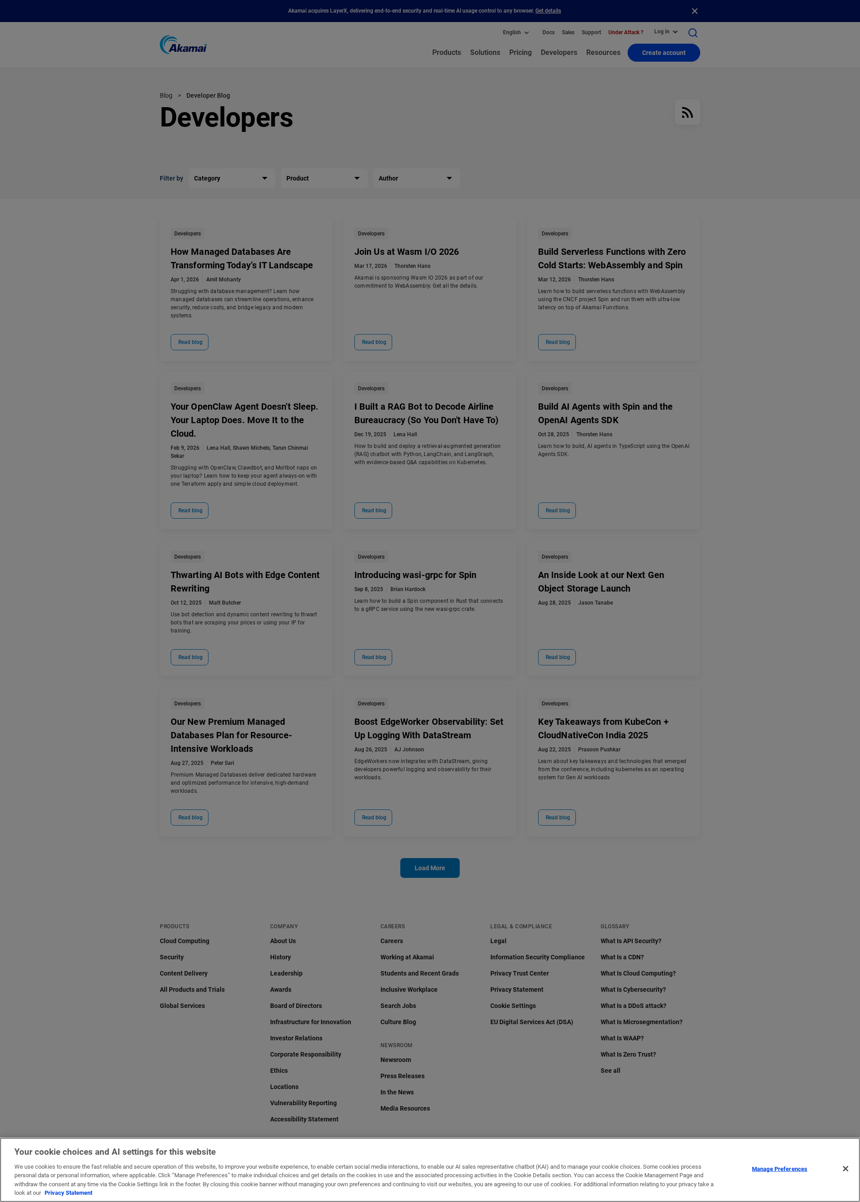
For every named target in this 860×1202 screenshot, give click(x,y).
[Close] (845, 1169)
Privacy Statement (68, 1192)
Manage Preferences (779, 1169)
